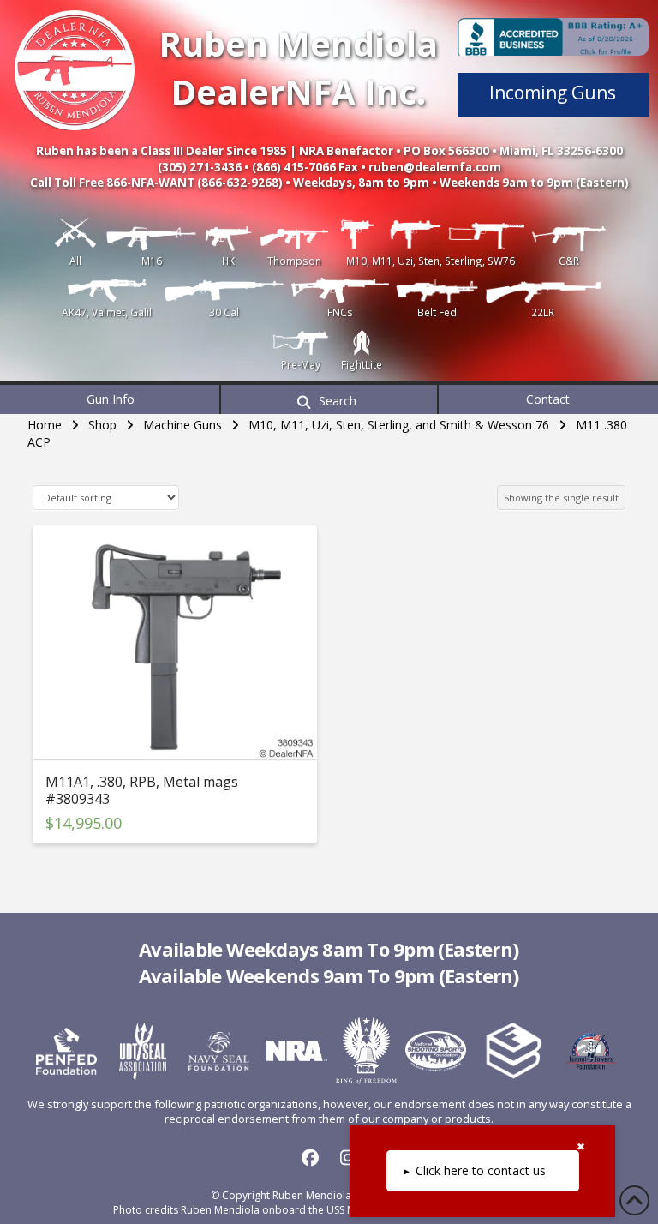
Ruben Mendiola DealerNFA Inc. (298, 67)
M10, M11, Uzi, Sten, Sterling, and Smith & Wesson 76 (398, 425)
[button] (329, 399)
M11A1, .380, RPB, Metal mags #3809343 (141, 790)
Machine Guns (182, 425)
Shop (102, 425)
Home (44, 425)
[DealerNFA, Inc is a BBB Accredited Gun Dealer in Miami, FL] (553, 37)
